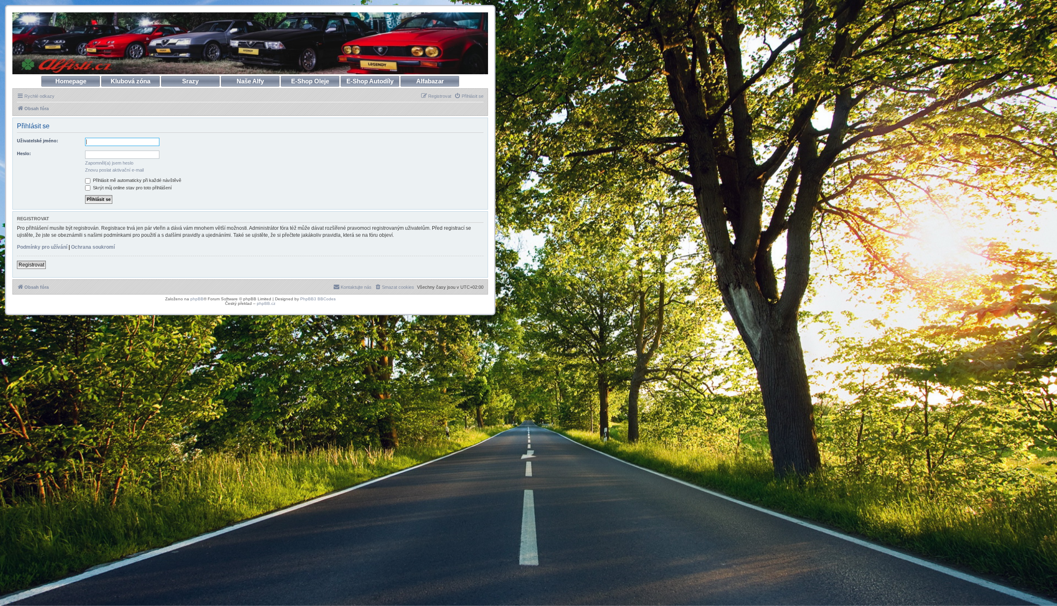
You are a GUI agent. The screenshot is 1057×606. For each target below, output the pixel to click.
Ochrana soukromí (93, 247)
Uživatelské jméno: (37, 140)
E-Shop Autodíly (369, 81)
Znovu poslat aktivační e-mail (114, 169)
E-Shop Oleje (310, 81)
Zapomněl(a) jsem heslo (109, 162)
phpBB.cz (266, 303)
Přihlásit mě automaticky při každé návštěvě (136, 180)
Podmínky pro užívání (42, 247)
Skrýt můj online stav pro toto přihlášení (132, 187)
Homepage (70, 81)
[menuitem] (468, 96)
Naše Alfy (250, 81)
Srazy (190, 81)
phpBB (197, 299)
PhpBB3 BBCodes (318, 299)
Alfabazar (430, 81)
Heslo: (24, 153)
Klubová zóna (130, 81)
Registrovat (31, 265)
